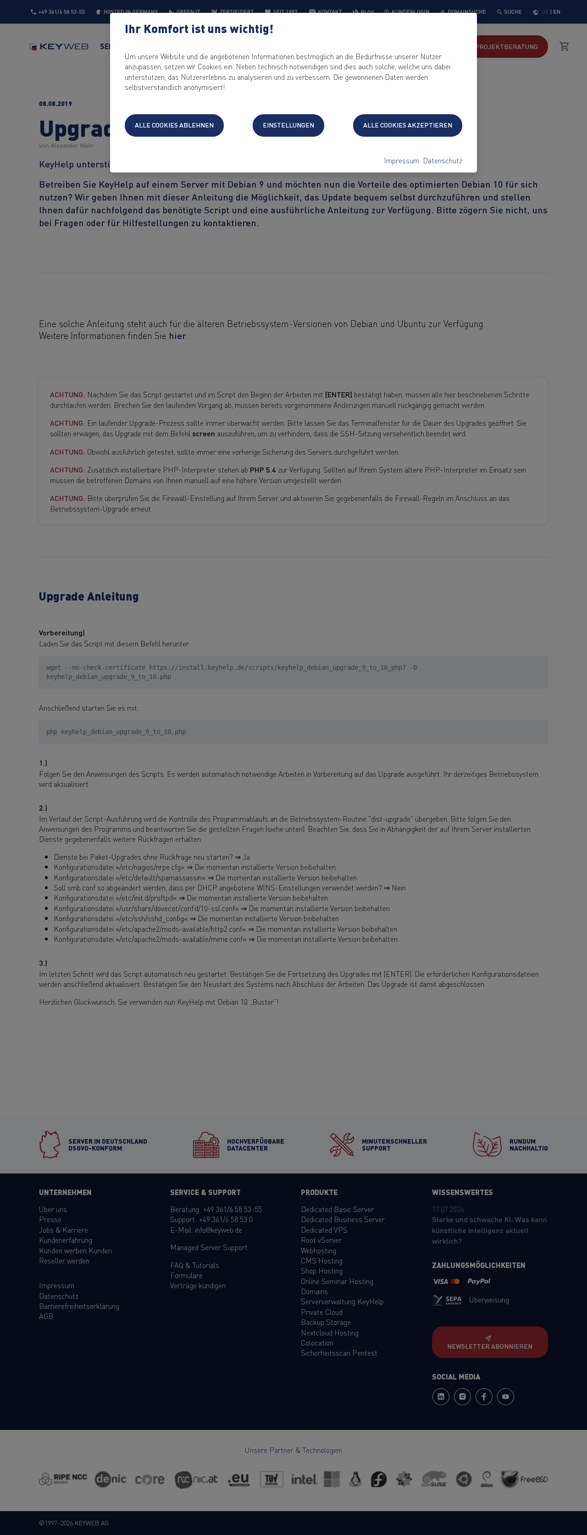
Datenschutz (442, 160)
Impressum (401, 160)
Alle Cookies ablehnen (174, 124)
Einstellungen (288, 124)
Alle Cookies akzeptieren (407, 124)
